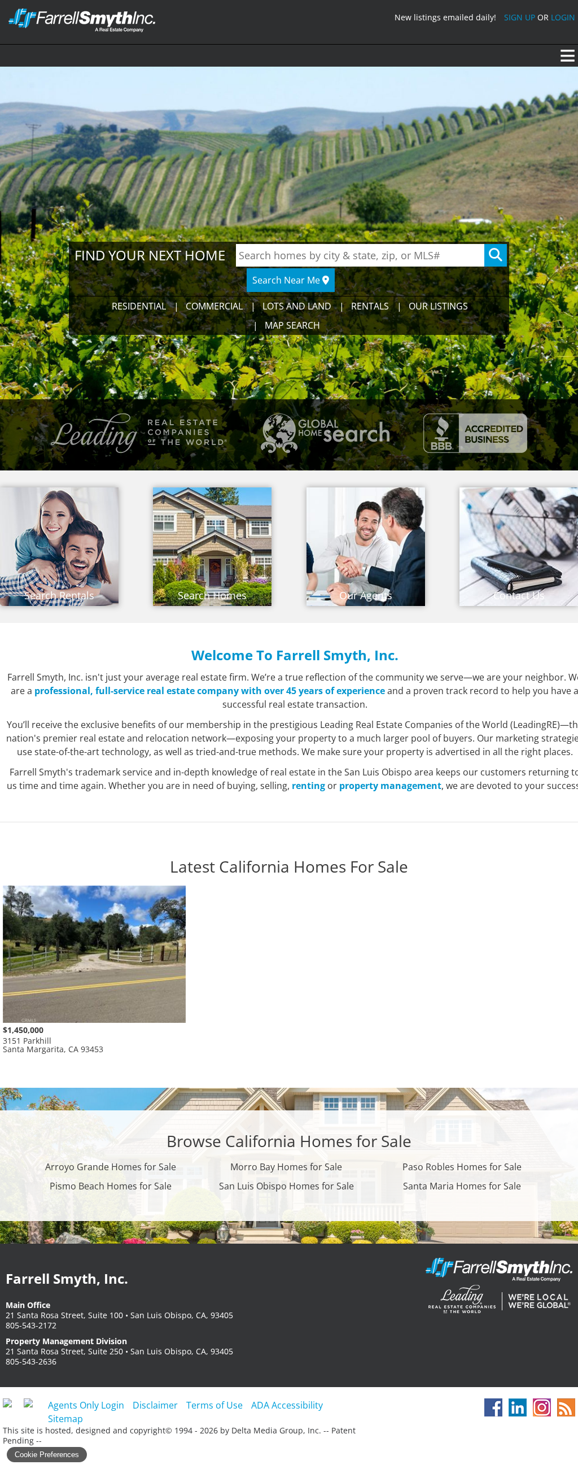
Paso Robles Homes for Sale (462, 1167)
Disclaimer (155, 1405)
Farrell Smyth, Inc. (499, 1287)
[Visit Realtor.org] (12, 1407)
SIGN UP (519, 17)
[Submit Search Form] (495, 255)
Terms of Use (214, 1405)
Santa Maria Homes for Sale (462, 1186)
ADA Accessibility (287, 1405)
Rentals (370, 306)
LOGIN (563, 17)
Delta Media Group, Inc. (276, 1430)
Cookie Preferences (47, 1454)
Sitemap (65, 1419)
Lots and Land (296, 306)
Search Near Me (287, 280)
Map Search (292, 325)
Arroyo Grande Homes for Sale (110, 1167)
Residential (139, 306)
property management (390, 785)
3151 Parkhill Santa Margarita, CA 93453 (53, 1040)
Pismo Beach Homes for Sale (111, 1186)
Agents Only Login (86, 1405)
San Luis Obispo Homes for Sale (286, 1186)
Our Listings (438, 306)
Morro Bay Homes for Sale (286, 1167)
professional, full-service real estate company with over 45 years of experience (209, 691)
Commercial (214, 306)
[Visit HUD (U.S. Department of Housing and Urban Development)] (33, 1407)
